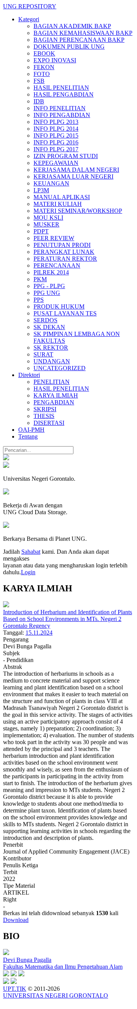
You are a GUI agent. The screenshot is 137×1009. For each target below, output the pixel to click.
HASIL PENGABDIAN (63, 94)
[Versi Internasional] (6, 458)
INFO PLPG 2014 (55, 128)
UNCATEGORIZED (59, 368)
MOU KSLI (48, 217)
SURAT (43, 354)
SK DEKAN (49, 327)
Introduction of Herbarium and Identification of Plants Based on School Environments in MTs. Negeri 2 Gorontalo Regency (67, 619)
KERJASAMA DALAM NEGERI (76, 169)
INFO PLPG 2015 (55, 135)
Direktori (29, 375)
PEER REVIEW (53, 238)
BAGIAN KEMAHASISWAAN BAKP (82, 33)
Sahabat (30, 551)
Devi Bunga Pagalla (27, 960)
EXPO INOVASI (54, 60)
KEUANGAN (51, 183)
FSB (39, 81)
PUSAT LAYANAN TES (65, 313)
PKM (40, 279)
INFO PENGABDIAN (61, 115)
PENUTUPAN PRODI (62, 245)
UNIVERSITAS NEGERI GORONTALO (55, 995)
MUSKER (46, 224)
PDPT (41, 231)
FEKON (43, 67)
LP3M (41, 190)
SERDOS (45, 320)
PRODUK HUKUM (58, 306)
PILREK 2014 (51, 272)
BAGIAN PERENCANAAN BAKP (78, 39)
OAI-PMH (31, 429)
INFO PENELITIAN (59, 108)
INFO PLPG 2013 (55, 122)
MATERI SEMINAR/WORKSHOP (77, 211)
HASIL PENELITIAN (61, 87)
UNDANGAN (51, 361)
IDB (38, 101)
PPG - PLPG (49, 286)
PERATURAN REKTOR (65, 258)
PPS (38, 299)
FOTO (41, 74)
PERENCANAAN (56, 265)
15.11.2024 (39, 632)
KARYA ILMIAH (55, 395)
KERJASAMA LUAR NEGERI (73, 176)
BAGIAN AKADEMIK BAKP (72, 26)
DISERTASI (48, 423)
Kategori (28, 19)
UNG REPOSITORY (29, 6)
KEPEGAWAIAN (55, 163)
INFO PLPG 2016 (55, 142)
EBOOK (44, 53)
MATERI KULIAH (57, 204)
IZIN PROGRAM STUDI (65, 156)
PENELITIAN (51, 382)
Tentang (28, 436)
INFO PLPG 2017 (55, 149)
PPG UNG (46, 293)
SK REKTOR (50, 347)
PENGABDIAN (53, 402)
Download (16, 920)
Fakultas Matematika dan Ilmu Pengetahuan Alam (63, 966)
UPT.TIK (14, 988)
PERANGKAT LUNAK (63, 252)
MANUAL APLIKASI (61, 197)
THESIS (43, 416)
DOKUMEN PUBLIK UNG (69, 46)
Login (28, 572)
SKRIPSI (44, 409)
